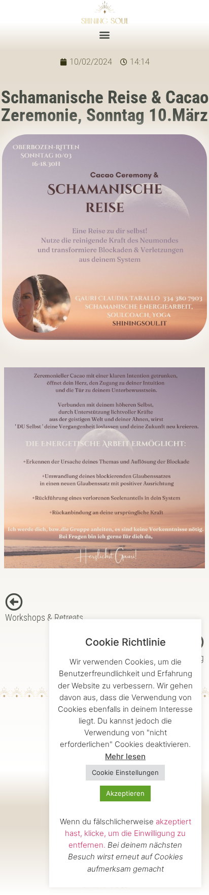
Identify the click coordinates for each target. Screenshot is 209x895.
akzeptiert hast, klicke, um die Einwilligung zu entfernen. (128, 833)
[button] (104, 34)
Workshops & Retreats (44, 618)
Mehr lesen (125, 756)
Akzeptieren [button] (125, 793)
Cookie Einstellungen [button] (125, 772)
